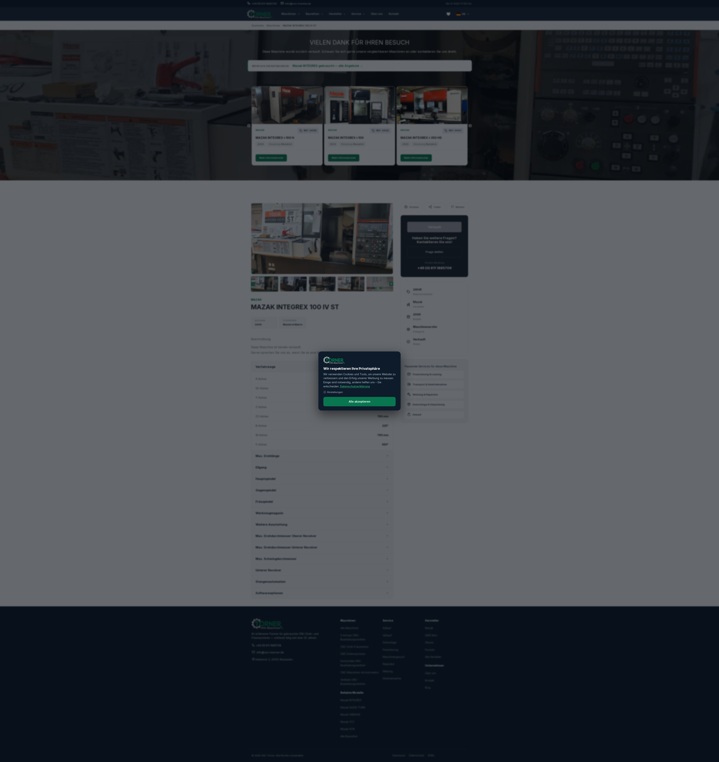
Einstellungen (335, 392)
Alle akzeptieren (359, 401)
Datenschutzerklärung (355, 386)
